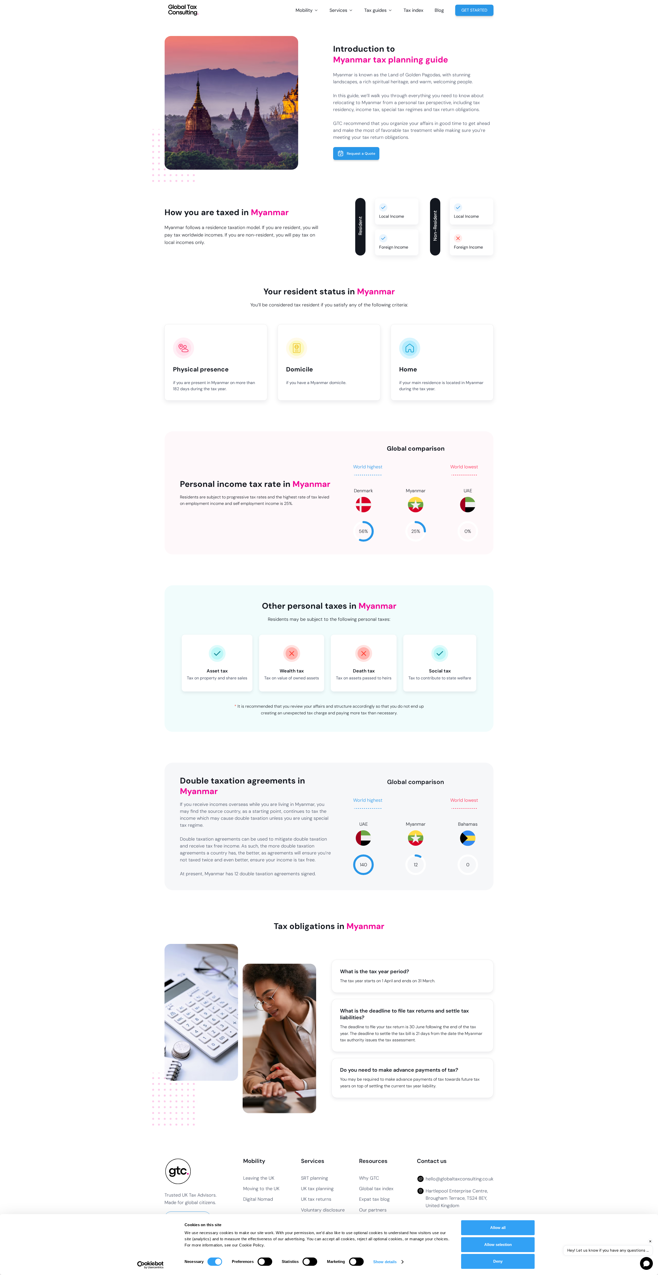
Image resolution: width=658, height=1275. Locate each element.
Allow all (498, 1227)
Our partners (373, 1210)
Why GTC (369, 1178)
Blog (439, 10)
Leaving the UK (258, 1178)
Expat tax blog (374, 1199)
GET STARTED (474, 10)
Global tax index (376, 1189)
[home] (183, 10)
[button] (307, 10)
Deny (497, 1261)
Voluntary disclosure (323, 1210)
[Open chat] (646, 1263)
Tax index (413, 10)
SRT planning (314, 1178)
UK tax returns (316, 1199)
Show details (385, 1262)
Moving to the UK (261, 1189)
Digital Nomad (258, 1199)
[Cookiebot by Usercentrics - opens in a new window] (150, 1265)
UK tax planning (317, 1189)
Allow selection (498, 1244)
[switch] (265, 1262)
